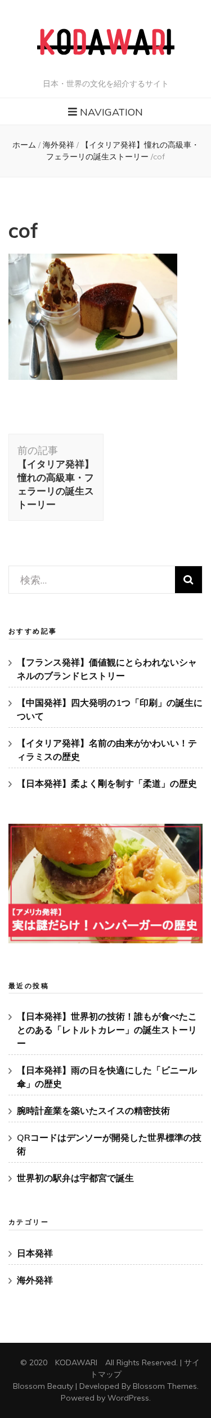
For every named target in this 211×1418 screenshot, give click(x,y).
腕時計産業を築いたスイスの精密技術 (93, 1110)
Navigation (111, 111)
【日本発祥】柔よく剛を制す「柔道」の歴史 (107, 783)
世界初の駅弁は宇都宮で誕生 (75, 1177)
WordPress (128, 1398)
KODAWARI (76, 1362)
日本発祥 (35, 1253)
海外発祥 (58, 145)
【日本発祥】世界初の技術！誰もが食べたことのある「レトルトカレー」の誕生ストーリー (107, 1030)
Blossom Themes (165, 1386)
